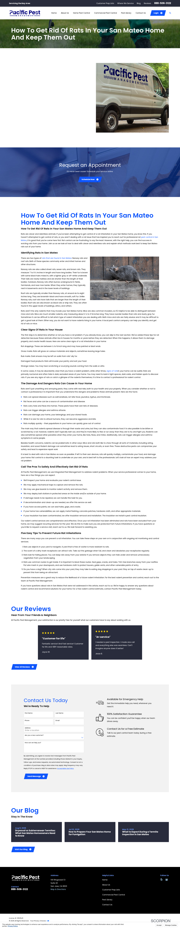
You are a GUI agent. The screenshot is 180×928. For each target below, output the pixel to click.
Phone (27, 720)
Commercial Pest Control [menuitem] (105, 13)
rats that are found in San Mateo (57, 258)
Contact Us (107, 904)
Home (105, 880)
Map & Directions (58, 889)
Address (28, 728)
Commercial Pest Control (113, 894)
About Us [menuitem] (65, 13)
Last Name (59, 713)
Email (57, 720)
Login (156, 13)
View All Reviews (22, 667)
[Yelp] (161, 879)
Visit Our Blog (21, 849)
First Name (28, 713)
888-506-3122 (162, 3)
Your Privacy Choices (38, 921)
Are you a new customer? (34, 735)
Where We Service (125, 3)
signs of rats (112, 371)
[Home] (25, 13)
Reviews (147, 3)
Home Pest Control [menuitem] (81, 13)
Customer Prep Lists (105, 3)
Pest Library (107, 899)
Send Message (34, 776)
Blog (139, 3)
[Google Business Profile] (166, 879)
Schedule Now (88, 179)
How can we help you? (33, 743)
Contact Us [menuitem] (141, 13)
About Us (106, 885)
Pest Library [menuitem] (126, 13)
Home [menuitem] (54, 13)
